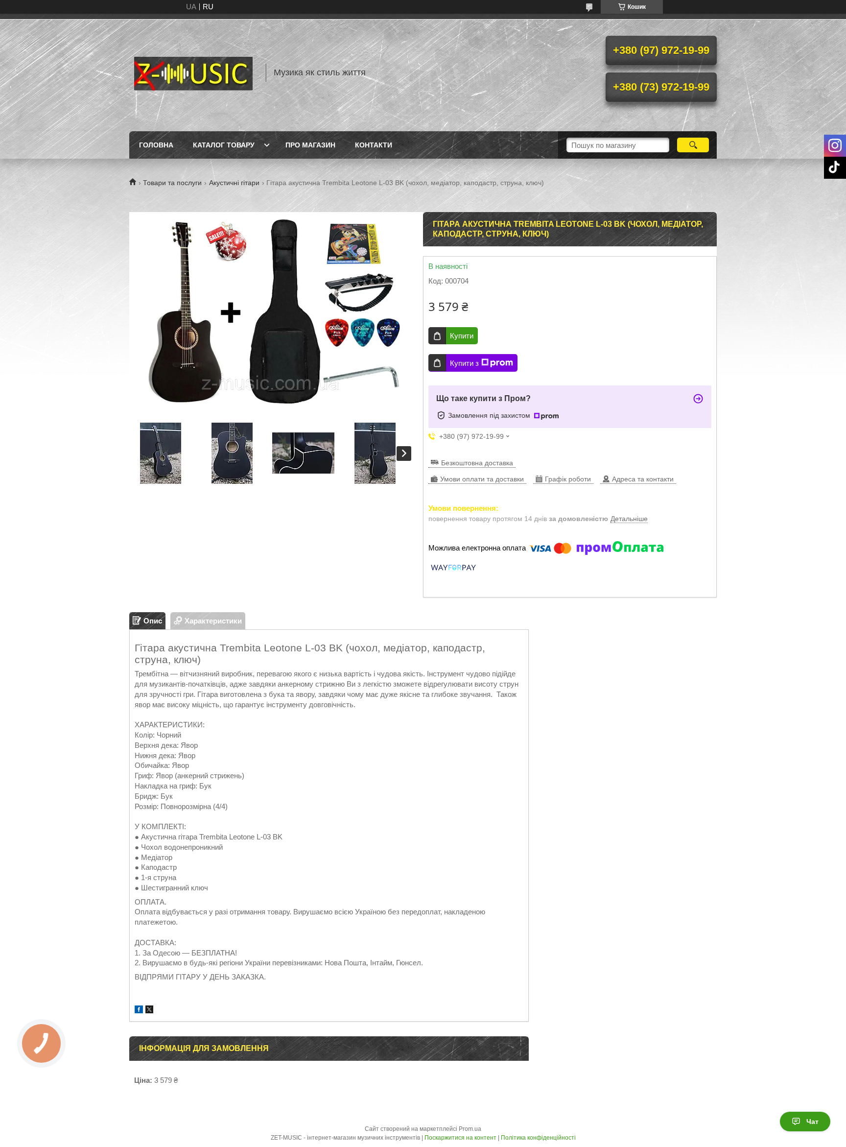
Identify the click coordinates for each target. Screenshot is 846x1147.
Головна (156, 145)
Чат (812, 1121)
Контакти (373, 145)
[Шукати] (693, 145)
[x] (149, 1010)
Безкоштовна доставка (477, 463)
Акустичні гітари (234, 183)
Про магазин (310, 145)
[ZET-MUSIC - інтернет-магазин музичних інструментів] (193, 72)
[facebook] (139, 1010)
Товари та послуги (172, 183)
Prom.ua (470, 1128)
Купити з (464, 363)
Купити (461, 336)
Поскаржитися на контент (460, 1137)
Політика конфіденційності (538, 1137)
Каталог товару (224, 145)
